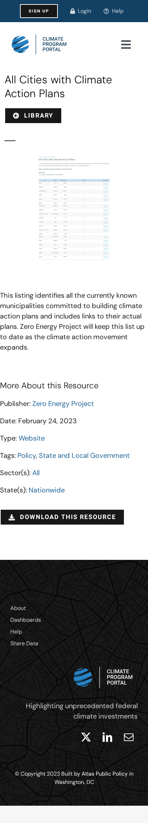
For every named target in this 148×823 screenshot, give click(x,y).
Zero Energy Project (63, 403)
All (36, 472)
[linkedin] (107, 737)
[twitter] (86, 737)
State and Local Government (84, 455)
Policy (27, 455)
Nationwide (47, 490)
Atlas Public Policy (105, 773)
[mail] (129, 737)
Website (32, 438)
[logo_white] (103, 664)
